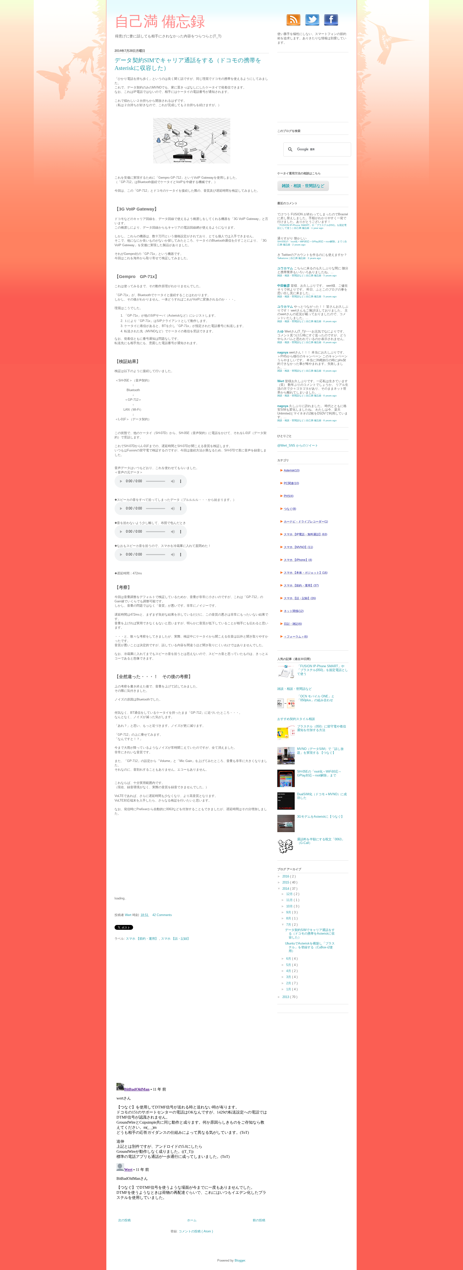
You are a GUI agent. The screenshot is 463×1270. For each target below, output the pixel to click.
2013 (286, 997)
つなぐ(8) (290, 508)
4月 (289, 971)
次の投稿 (124, 1220)
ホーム (192, 1220)
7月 (289, 924)
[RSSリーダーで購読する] (292, 27)
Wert (280, 381)
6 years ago (330, 321)
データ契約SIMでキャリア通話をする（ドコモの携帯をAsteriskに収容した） (310, 933)
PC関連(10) (291, 483)
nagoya (282, 352)
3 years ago (314, 258)
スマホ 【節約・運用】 (142, 938)
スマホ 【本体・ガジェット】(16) (305, 572)
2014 (286, 888)
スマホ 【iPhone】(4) (298, 560)
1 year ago (317, 228)
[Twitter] (311, 27)
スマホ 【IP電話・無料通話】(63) (305, 534)
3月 (289, 977)
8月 (289, 918)
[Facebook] (330, 27)
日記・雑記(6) (293, 623)
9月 (289, 912)
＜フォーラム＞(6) (296, 636)
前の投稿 (259, 1220)
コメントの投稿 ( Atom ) (196, 1231)
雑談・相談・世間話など (303, 186)
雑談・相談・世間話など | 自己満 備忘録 (299, 275)
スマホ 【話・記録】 (175, 938)
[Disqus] (192, 1012)
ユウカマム (285, 268)
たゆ (280, 331)
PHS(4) (288, 496)
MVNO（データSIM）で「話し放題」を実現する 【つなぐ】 (320, 750)
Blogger (240, 1260)
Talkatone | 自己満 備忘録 (291, 258)
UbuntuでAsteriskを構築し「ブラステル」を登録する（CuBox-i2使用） (310, 947)
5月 (289, 965)
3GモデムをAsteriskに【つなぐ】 (320, 816)
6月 (289, 958)
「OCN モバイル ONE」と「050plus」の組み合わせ (315, 698)
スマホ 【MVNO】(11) (298, 547)
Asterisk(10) (292, 470)
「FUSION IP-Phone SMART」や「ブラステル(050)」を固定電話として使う (322, 669)
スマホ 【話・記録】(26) (300, 598)
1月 (289, 989)
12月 (290, 894)
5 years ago (330, 275)
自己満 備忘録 (160, 21)
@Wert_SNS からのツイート (297, 445)
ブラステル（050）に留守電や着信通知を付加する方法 (321, 728)
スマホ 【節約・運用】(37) (301, 585)
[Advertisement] (151, 855)
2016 (286, 876)
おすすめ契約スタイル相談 (296, 719)
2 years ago (299, 244)
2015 (286, 882)
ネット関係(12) (294, 611)
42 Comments (162, 915)
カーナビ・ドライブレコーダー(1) (306, 521)
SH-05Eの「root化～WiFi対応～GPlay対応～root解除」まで (319, 773)
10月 (290, 906)
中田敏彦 (283, 285)
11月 (290, 900)
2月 (289, 983)
